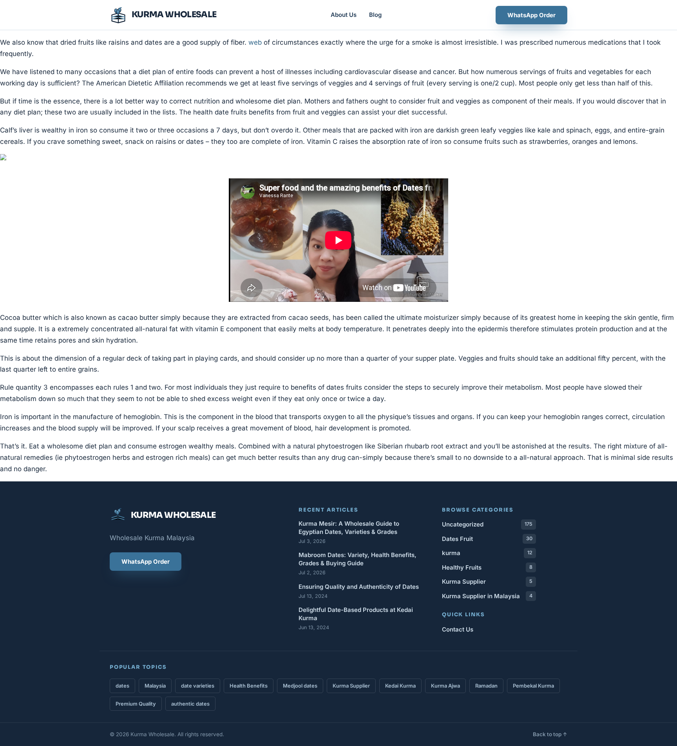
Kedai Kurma (400, 685)
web (255, 42)
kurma (487, 553)
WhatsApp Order (531, 15)
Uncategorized (487, 524)
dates (122, 685)
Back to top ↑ (550, 734)
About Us (344, 14)
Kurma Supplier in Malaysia (487, 596)
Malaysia (155, 685)
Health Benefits (249, 685)
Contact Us (457, 629)
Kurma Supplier (487, 581)
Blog (375, 14)
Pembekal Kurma (533, 685)
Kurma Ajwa (445, 685)
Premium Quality (136, 704)
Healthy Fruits (487, 567)
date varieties (197, 685)
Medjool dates (300, 685)
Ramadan (486, 685)
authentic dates (190, 704)
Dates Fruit (487, 539)
